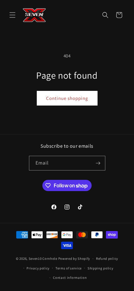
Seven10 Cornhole (43, 258)
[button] (12, 15)
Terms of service (68, 268)
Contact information (70, 277)
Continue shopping (67, 98)
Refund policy (107, 258)
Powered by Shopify (74, 258)
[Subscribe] (98, 163)
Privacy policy (38, 268)
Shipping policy (100, 268)
